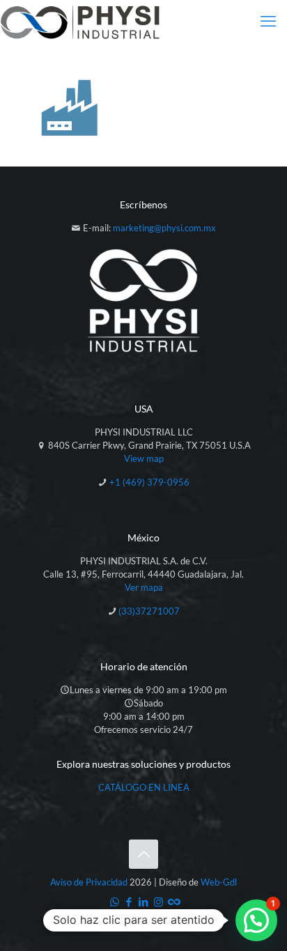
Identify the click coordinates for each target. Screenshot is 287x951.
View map (144, 458)
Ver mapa (144, 587)
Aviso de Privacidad (88, 882)
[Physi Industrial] (80, 20)
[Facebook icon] (129, 901)
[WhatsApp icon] (114, 901)
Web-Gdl (219, 882)
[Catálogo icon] (173, 901)
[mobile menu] (268, 21)
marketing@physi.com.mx (164, 227)
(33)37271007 (149, 611)
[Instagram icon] (158, 901)
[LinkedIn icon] (144, 901)
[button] (256, 920)
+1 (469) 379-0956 (149, 482)
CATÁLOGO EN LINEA (143, 787)
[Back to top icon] (143, 854)
